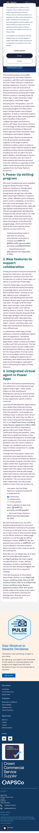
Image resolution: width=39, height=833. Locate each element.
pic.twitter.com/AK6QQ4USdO (18, 246)
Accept (19, 56)
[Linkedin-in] (4, 738)
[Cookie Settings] (4, 828)
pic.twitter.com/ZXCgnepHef (18, 510)
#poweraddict (24, 243)
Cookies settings (19, 50)
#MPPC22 (21, 240)
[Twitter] (10, 738)
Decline (19, 61)
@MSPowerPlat (13, 243)
